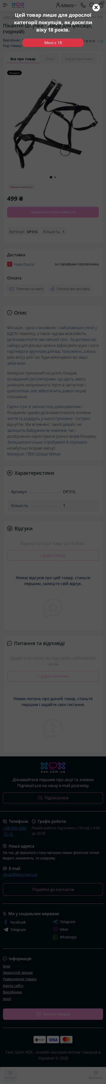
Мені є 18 (53, 42)
